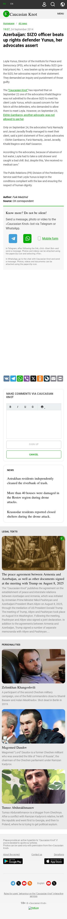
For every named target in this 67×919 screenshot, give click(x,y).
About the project (11, 854)
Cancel (34, 454)
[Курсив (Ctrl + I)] (17, 407)
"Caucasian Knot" (18, 90)
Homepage (8, 23)
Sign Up (34, 444)
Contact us (36, 854)
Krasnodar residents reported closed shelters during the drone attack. (31, 513)
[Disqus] (33, 327)
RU (4, 4)
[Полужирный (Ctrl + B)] (10, 407)
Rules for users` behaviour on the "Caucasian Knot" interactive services (33, 895)
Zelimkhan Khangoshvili (18, 687)
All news (23, 23)
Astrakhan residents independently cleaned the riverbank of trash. (30, 480)
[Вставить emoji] (42, 407)
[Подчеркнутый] (25, 407)
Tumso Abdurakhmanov (18, 807)
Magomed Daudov (14, 747)
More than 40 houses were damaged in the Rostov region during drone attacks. (33, 497)
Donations (59, 854)
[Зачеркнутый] (32, 407)
